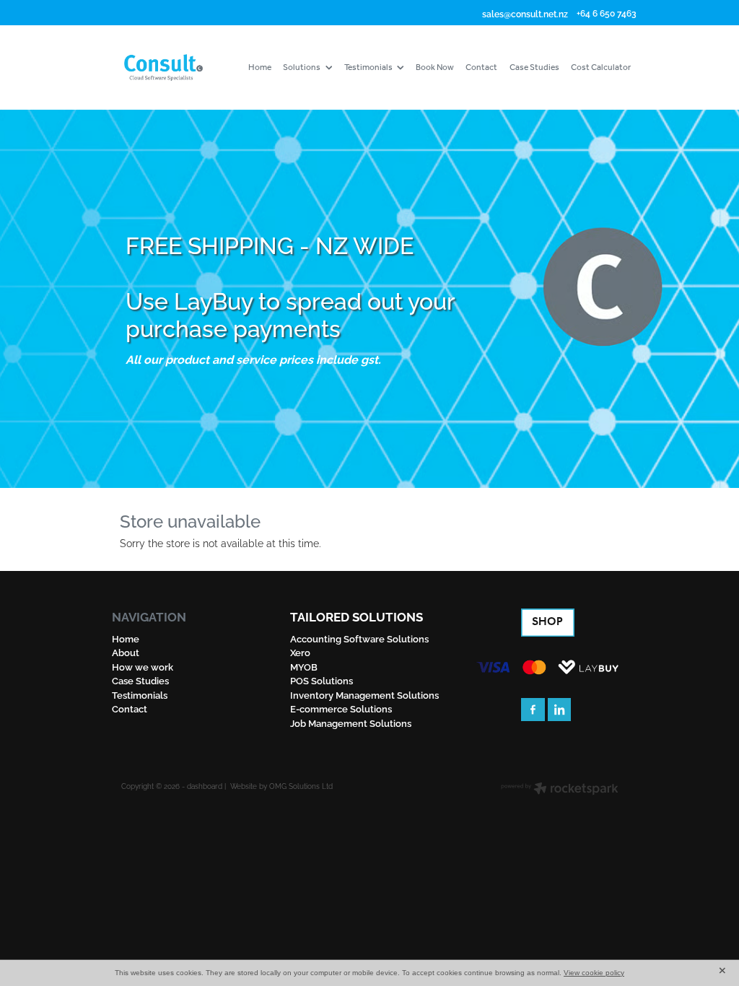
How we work (142, 666)
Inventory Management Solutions (364, 694)
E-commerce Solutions (341, 708)
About (125, 651)
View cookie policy (594, 973)
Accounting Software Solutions (359, 638)
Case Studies (140, 679)
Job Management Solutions (350, 722)
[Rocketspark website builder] (559, 789)
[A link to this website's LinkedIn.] (560, 710)
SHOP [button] (547, 622)
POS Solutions (321, 679)
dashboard (204, 785)
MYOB (304, 666)
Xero (300, 651)
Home (125, 638)
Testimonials (139, 694)
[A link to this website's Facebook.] (533, 710)
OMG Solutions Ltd (301, 785)
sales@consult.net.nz (525, 12)
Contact (129, 708)
